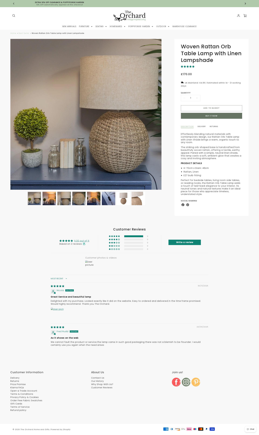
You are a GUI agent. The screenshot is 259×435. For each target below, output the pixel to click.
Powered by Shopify (60, 429)
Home (13, 33)
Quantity (185, 93)
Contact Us (97, 377)
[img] (57, 286)
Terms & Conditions (21, 394)
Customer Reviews (102, 387)
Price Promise (18, 384)
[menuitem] (69, 26)
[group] (129, 3)
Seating (100, 26)
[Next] (163, 114)
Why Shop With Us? (102, 384)
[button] (188, 66)
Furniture (84, 26)
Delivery (15, 377)
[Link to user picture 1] (57, 314)
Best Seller (24, 33)
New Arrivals (69, 26)
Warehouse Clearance (184, 26)
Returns (14, 381)
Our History (97, 381)
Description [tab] (187, 126)
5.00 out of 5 (81, 240)
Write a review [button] (184, 242)
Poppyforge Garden (139, 26)
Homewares (116, 26)
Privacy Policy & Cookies (24, 397)
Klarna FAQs (17, 387)
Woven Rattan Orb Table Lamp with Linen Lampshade (58, 33)
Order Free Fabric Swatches (26, 400)
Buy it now (212, 116)
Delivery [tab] (202, 126)
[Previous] (13, 3)
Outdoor (161, 26)
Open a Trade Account (23, 390)
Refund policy (18, 410)
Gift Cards (16, 403)
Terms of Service (20, 406)
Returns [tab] (214, 126)
